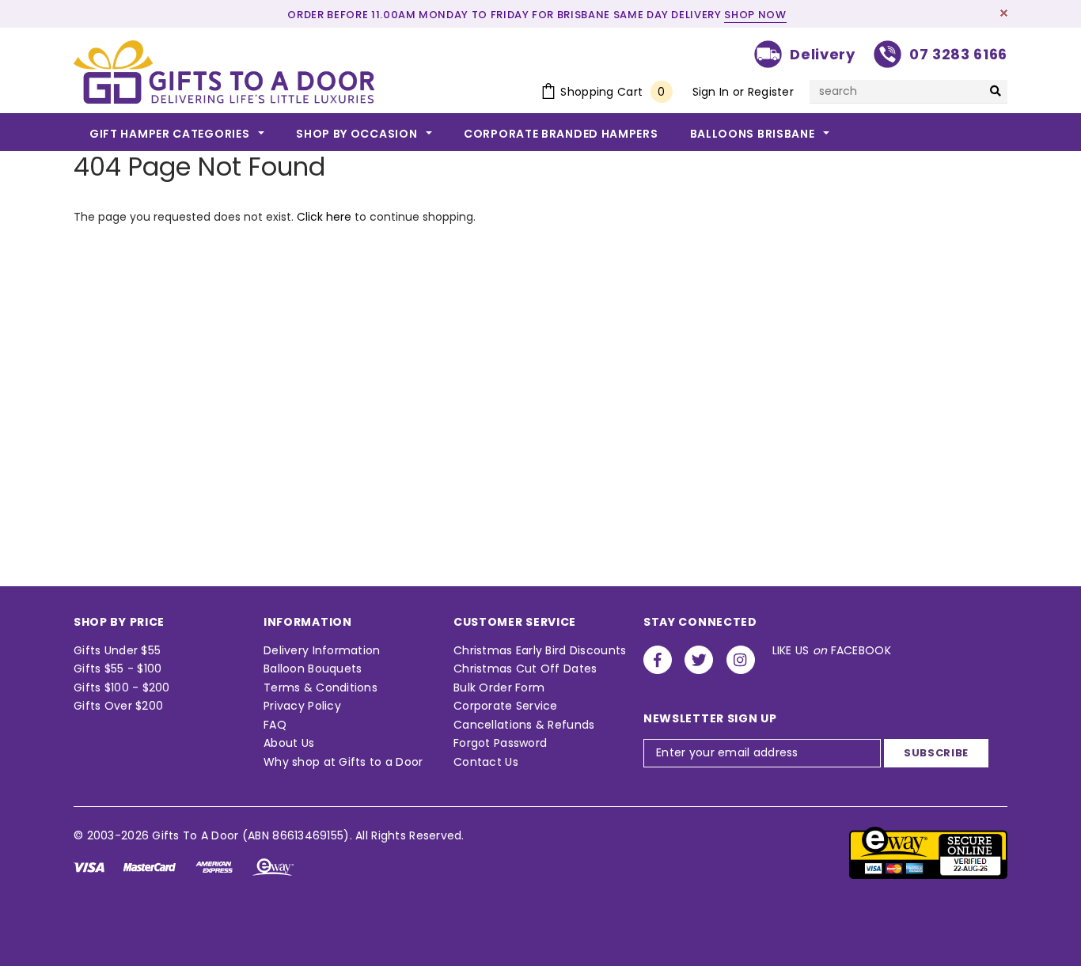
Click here (326, 217)
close (1003, 13)
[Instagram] (740, 660)
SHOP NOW (755, 14)
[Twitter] (699, 660)
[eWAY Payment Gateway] (928, 852)
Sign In (711, 92)
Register (771, 92)
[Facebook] (657, 660)
